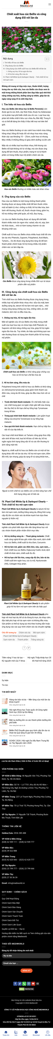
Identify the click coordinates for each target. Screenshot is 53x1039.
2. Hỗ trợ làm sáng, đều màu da (17, 74)
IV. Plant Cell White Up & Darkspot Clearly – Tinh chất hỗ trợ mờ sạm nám (25, 78)
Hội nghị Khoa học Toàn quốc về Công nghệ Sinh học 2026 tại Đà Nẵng (28, 711)
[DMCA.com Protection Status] (26, 989)
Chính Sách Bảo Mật (11, 903)
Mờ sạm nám (39, 632)
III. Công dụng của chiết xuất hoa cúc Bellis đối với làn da (24, 69)
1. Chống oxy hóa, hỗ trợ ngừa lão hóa (19, 71)
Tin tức (5, 685)
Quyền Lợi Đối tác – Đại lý (13, 929)
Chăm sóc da (24, 632)
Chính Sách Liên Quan (11, 925)
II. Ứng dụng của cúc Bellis (13, 66)
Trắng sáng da (37, 639)
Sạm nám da (9, 639)
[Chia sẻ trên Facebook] (24, 648)
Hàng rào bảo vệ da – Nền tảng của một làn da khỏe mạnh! (29, 700)
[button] (49, 4)
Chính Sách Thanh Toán (12, 916)
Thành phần (23, 639)
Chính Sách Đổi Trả (10, 920)
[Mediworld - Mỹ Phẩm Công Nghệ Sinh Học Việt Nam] (26, 4)
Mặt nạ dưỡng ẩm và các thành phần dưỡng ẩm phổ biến (30, 721)
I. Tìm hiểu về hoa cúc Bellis (13, 63)
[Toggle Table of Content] (46, 59)
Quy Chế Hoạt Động (10, 899)
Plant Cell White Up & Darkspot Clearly (19, 636)
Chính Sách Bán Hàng (11, 907)
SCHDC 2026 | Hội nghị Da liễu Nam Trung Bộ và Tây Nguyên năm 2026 (29, 742)
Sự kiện (5, 680)
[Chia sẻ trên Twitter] (29, 648)
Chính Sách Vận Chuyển (12, 912)
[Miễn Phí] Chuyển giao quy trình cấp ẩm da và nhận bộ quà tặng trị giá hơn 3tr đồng (29, 731)
